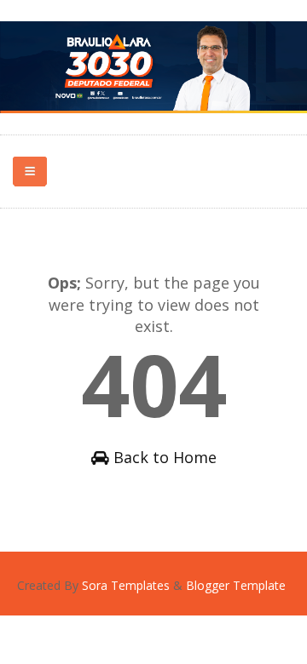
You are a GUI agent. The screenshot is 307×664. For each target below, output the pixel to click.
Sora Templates (126, 585)
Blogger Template (236, 585)
